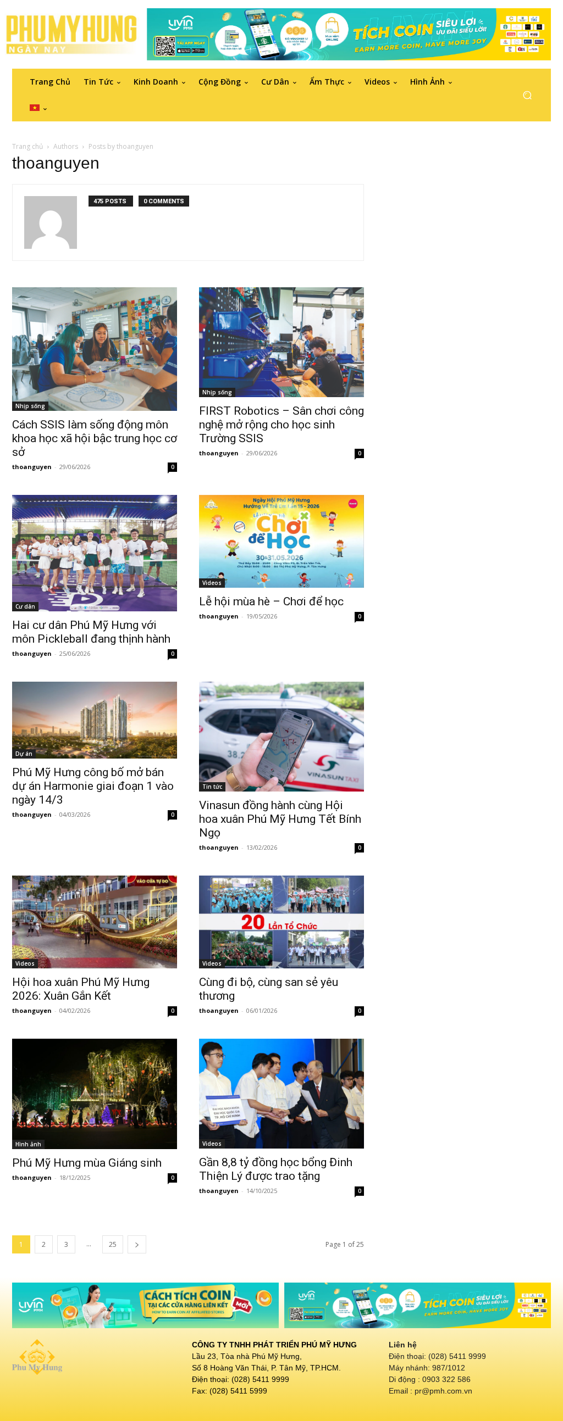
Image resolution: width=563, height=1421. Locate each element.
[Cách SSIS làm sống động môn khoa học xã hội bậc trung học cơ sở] (94, 349)
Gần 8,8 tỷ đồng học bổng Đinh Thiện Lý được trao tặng (275, 1169)
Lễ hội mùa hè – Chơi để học (271, 601)
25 (113, 1244)
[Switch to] (38, 108)
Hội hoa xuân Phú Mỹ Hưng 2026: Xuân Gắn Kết (81, 989)
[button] (527, 95)
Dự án (23, 753)
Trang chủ (27, 146)
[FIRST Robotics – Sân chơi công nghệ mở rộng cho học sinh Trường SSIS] (281, 342)
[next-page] (137, 1244)
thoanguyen (32, 466)
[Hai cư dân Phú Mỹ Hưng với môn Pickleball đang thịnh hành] (94, 553)
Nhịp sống (30, 406)
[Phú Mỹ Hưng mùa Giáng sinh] (94, 1094)
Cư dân (25, 606)
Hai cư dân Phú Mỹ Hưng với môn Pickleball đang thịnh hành (91, 631)
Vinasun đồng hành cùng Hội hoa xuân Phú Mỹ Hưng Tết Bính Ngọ (280, 819)
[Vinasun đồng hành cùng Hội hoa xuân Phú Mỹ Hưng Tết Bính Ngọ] (281, 737)
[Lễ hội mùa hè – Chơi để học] (281, 541)
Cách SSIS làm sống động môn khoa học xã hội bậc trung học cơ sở (94, 438)
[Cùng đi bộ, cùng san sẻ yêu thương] (281, 922)
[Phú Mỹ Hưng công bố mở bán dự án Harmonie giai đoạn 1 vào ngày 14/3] (94, 720)
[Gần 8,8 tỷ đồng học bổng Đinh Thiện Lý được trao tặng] (281, 1094)
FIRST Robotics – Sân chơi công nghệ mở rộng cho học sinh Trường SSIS (281, 424)
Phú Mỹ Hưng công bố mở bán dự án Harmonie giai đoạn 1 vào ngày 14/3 (93, 786)
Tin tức (212, 786)
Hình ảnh (28, 1144)
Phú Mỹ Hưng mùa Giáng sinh (87, 1162)
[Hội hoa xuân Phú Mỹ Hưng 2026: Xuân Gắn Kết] (94, 922)
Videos (212, 583)
